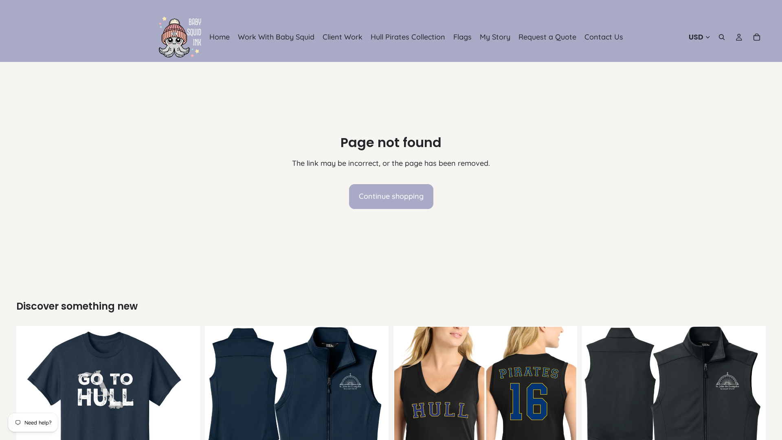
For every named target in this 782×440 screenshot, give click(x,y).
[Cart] (757, 37)
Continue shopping (391, 196)
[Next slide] (376, 418)
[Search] (722, 37)
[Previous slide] (217, 418)
